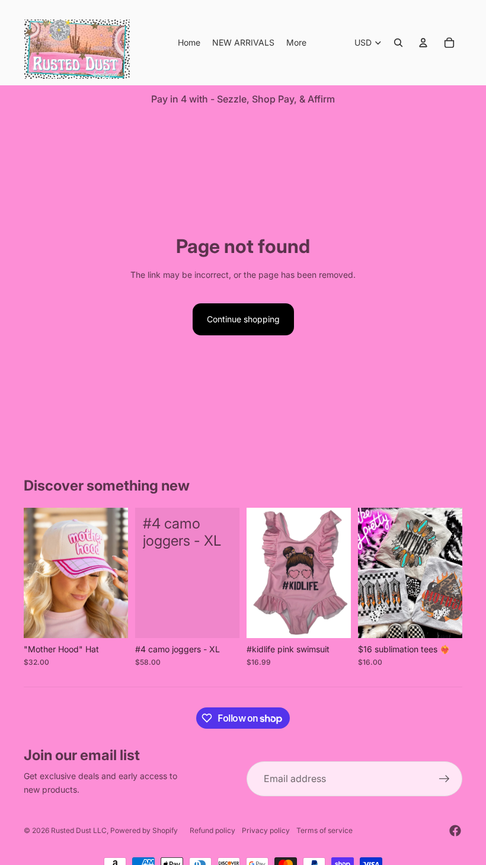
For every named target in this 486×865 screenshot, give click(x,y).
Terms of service (324, 830)
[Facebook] (455, 831)
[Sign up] (444, 779)
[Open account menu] (423, 43)
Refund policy (212, 830)
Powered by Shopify (144, 830)
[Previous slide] (33, 573)
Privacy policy (266, 830)
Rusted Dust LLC (79, 830)
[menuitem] (296, 43)
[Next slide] (119, 573)
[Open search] (398, 43)
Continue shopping (243, 319)
